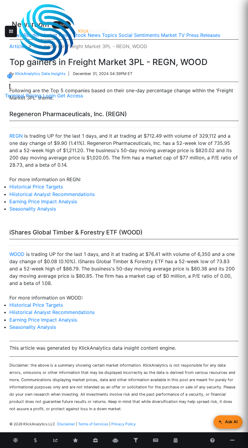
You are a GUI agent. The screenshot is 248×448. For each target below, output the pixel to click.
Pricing (33, 96)
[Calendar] (175, 440)
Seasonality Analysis (32, 209)
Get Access (70, 96)
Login (49, 96)
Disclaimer (66, 424)
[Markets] (15, 440)
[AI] (115, 440)
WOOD (16, 254)
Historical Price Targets (36, 187)
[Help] (212, 440)
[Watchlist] (75, 440)
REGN (16, 136)
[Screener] (135, 440)
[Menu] (10, 86)
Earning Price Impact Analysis (43, 201)
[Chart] (55, 440)
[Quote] (35, 440)
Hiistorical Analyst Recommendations (52, 194)
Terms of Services (93, 424)
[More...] (232, 440)
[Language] (10, 76)
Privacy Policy (123, 424)
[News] (155, 440)
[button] (11, 31)
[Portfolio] (95, 440)
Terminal (14, 96)
